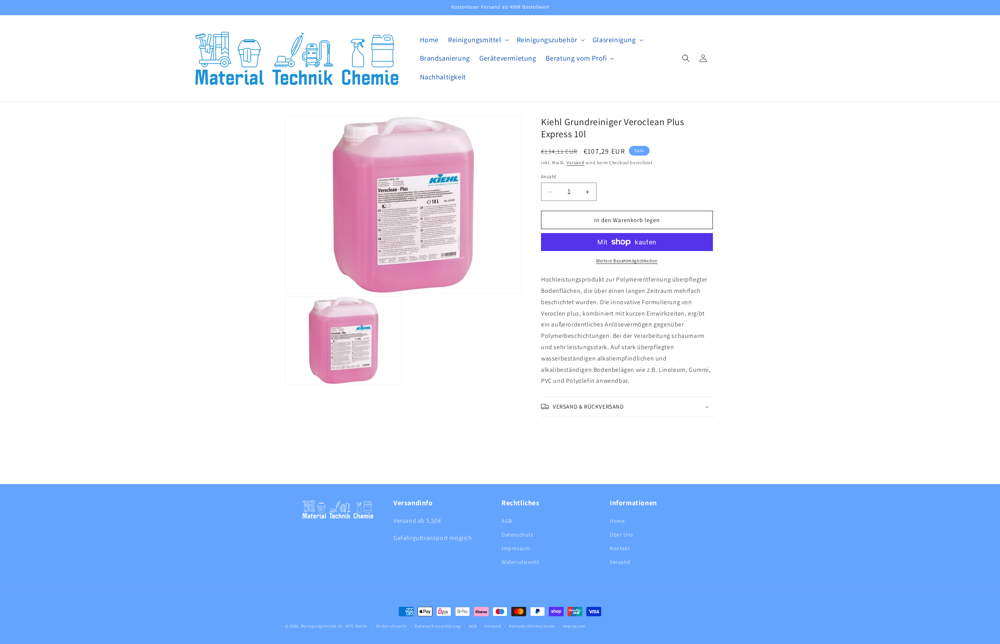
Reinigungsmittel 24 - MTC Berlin (334, 626)
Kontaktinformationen (532, 625)
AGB (507, 520)
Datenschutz (518, 534)
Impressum (516, 548)
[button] (477, 39)
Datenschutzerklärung (438, 625)
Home (617, 520)
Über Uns (621, 534)
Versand (575, 162)
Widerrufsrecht (520, 561)
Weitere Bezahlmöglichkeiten (627, 261)
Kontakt (620, 548)
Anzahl (548, 176)
